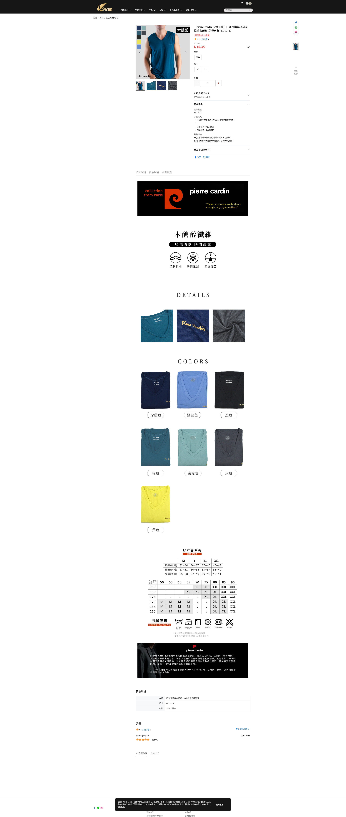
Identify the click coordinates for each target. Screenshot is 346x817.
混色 (198, 57)
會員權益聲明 (190, 816)
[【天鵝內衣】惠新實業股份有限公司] (104, 7)
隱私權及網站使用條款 (155, 816)
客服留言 (188, 812)
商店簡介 (150, 812)
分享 (199, 157)
